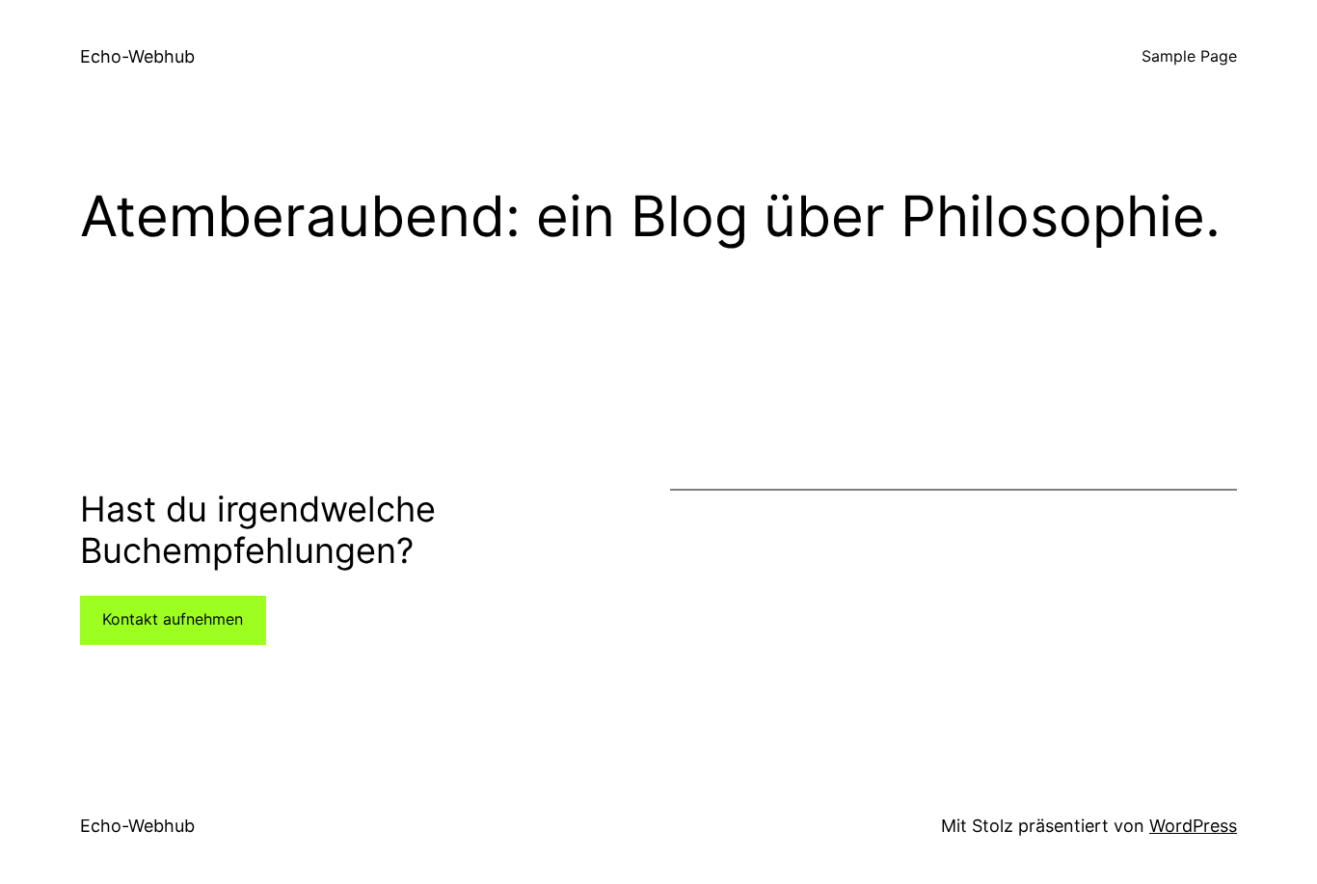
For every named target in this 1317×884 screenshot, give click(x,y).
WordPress (1193, 826)
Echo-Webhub (137, 56)
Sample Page (1189, 56)
